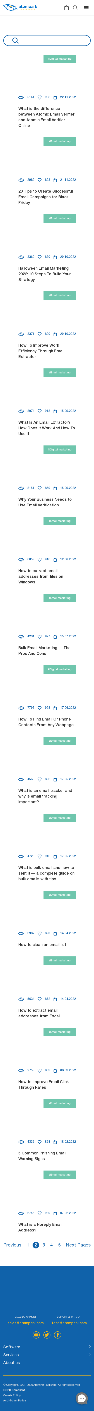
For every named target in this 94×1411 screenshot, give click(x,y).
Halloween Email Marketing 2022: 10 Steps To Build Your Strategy (44, 274)
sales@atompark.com (25, 1323)
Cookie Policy (12, 1395)
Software (11, 1347)
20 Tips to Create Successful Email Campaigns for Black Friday (45, 197)
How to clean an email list (42, 945)
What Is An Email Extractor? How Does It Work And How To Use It (46, 428)
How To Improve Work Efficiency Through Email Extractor (41, 351)
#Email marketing (60, 141)
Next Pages (78, 1245)
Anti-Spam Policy (14, 1400)
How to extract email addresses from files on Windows (40, 576)
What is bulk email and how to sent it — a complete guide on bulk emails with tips (46, 873)
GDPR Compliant (14, 1390)
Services (11, 1355)
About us (11, 1363)
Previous (12, 1245)
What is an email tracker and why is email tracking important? (45, 796)
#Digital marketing (59, 59)
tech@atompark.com (69, 1323)
